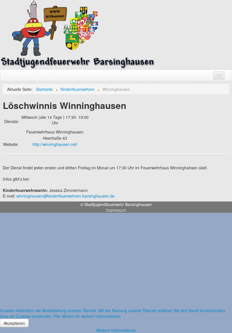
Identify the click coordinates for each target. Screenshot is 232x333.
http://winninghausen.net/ (55, 144)
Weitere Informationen (116, 330)
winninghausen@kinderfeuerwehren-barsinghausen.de (65, 196)
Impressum (116, 210)
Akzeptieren (14, 323)
